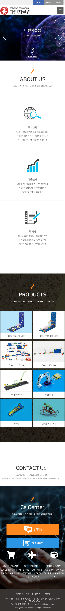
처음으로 (38, 2)
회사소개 (19, 594)
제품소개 (29, 594)
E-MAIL (49, 2)
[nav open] (60, 10)
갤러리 (37, 594)
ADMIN (58, 2)
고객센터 (46, 594)
